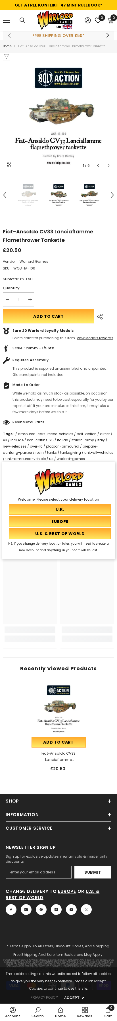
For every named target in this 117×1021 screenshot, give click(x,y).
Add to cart (48, 316)
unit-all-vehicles (98, 452)
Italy (101, 440)
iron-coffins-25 (40, 440)
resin (39, 452)
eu (5, 440)
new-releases (14, 446)
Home (7, 46)
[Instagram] (26, 909)
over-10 (36, 446)
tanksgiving (70, 452)
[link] (30, 629)
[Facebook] (11, 909)
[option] (58, 115)
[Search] (22, 20)
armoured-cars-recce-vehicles (45, 433)
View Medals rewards (95, 338)
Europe (67, 891)
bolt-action (87, 433)
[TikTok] (56, 909)
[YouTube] (71, 909)
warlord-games (71, 458)
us (51, 458)
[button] (98, 165)
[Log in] (87, 20)
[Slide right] (107, 35)
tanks (52, 452)
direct (105, 433)
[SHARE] (98, 316)
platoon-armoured (62, 446)
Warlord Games (34, 261)
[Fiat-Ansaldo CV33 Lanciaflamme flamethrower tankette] (59, 709)
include (17, 440)
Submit (92, 872)
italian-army (83, 440)
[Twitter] (86, 909)
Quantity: (11, 288)
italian (62, 440)
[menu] (6, 20)
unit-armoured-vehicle (25, 458)
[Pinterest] (41, 909)
